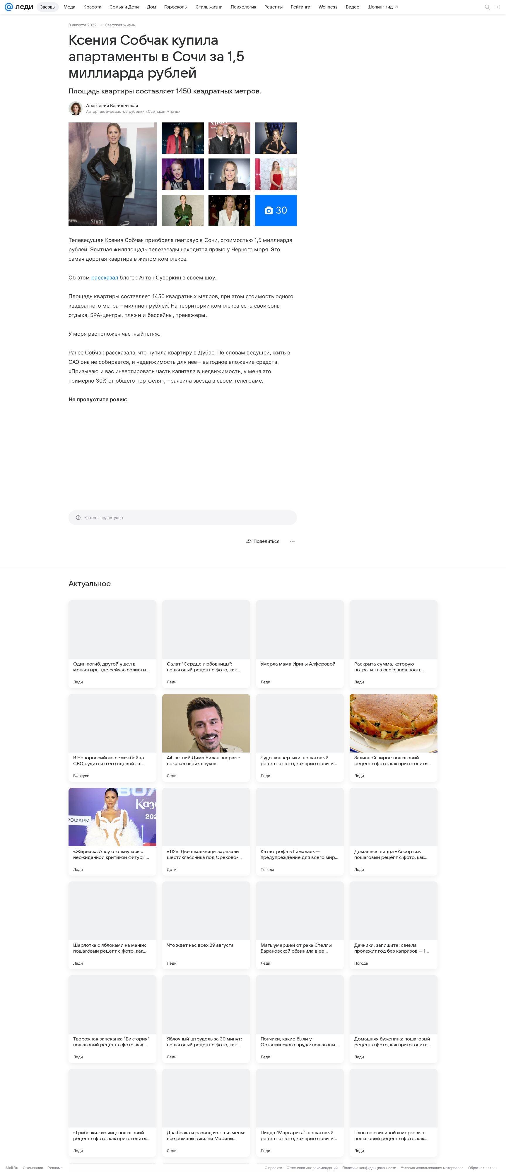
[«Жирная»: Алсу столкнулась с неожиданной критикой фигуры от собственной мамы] (112, 832)
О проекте (273, 1168)
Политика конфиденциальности (369, 1168)
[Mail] (9, 7)
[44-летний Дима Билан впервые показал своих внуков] (206, 738)
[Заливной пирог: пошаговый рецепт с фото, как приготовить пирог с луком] (393, 738)
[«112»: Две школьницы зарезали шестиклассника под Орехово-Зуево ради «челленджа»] (206, 832)
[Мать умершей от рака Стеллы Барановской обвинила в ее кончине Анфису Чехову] (300, 925)
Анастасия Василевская (112, 105)
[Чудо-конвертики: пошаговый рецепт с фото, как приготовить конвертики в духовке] (300, 738)
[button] (113, 174)
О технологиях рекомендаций (312, 1168)
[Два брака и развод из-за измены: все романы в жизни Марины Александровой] (206, 1113)
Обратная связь (481, 1168)
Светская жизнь (120, 25)
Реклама (55, 1168)
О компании (33, 1168)
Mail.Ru (12, 1168)
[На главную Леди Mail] (23, 7)
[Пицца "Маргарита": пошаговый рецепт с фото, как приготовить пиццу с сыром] (300, 1113)
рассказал (104, 277)
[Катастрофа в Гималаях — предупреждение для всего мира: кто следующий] (300, 832)
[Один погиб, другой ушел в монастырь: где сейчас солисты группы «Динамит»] (112, 644)
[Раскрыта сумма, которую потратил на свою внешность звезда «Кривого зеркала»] (393, 644)
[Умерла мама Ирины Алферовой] (300, 644)
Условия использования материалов (432, 1168)
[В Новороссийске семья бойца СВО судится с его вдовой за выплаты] (112, 738)
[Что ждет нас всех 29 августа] (206, 925)
